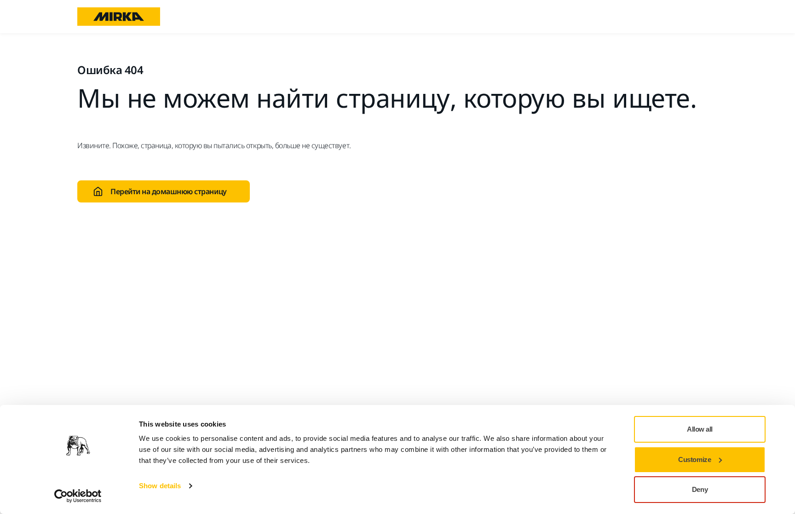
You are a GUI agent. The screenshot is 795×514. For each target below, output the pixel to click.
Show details (160, 486)
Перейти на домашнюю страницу (168, 191)
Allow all (700, 429)
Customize (694, 459)
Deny (700, 489)
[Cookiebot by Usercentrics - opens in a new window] (78, 496)
